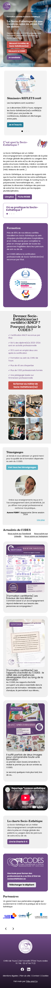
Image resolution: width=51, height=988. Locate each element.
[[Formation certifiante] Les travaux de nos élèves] (25, 569)
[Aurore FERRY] (25, 485)
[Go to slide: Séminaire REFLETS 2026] (22, 131)
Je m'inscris (15, 124)
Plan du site (25, 975)
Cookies (44, 975)
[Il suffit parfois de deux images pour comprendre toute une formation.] (25, 727)
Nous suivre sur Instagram (36, 536)
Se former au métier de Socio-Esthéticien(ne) (25, 385)
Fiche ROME (24, 196)
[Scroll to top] (45, 982)
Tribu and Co (32, 981)
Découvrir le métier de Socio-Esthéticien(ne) (19, 44)
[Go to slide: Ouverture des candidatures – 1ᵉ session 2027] (24, 131)
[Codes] (7, 6)
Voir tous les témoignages (22, 467)
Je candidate (14, 57)
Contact (35, 975)
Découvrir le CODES (16, 51)
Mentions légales (10, 975)
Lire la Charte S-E (18, 841)
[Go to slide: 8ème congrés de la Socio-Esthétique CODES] (29, 131)
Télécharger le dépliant (21, 884)
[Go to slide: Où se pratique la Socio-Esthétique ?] (7, 214)
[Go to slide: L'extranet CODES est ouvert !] (26, 131)
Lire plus (9, 196)
